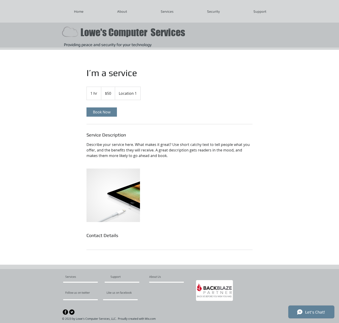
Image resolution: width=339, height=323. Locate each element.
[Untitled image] (113, 195)
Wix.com (150, 318)
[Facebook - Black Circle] (65, 312)
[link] (101, 112)
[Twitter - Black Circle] (71, 312)
